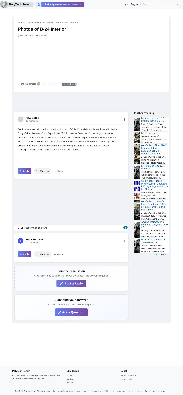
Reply (26, 171)
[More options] (124, 119)
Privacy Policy (127, 379)
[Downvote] (48, 171)
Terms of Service (128, 375)
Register (135, 4)
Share (59, 171)
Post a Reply (73, 283)
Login (125, 4)
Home (21, 22)
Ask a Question (73, 312)
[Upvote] (37, 171)
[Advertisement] (93, 58)
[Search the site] (178, 4)
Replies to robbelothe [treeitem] (75, 227)
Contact (69, 379)
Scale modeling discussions (40, 22)
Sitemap (70, 382)
